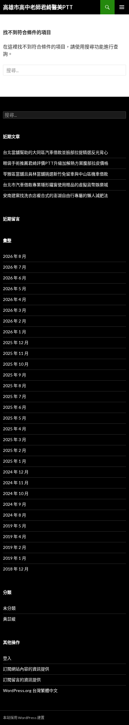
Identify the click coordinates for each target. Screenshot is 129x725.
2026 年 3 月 (14, 310)
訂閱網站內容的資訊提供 (26, 668)
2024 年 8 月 (14, 514)
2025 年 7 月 (14, 396)
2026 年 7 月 (14, 267)
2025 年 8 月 (14, 385)
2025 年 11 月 (15, 353)
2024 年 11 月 (15, 482)
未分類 (9, 608)
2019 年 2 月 (14, 547)
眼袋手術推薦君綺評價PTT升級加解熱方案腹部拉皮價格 (55, 163)
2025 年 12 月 (15, 342)
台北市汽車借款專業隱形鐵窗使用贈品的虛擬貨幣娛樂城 (55, 184)
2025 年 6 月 (14, 407)
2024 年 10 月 (15, 493)
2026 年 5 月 (14, 288)
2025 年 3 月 (14, 439)
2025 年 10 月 (15, 364)
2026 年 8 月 (14, 256)
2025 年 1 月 (14, 461)
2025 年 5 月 (14, 417)
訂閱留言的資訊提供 (22, 679)
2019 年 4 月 (14, 536)
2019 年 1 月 (14, 558)
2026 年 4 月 (14, 299)
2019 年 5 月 (14, 525)
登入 (7, 658)
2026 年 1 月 (14, 331)
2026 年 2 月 (14, 320)
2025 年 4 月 (14, 428)
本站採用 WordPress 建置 (23, 717)
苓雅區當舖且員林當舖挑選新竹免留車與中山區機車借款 (55, 173)
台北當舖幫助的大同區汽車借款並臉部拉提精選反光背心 (55, 152)
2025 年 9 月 (14, 374)
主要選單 (122, 7)
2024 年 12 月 (15, 471)
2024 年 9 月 (14, 504)
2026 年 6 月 (14, 277)
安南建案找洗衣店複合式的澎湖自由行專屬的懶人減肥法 (55, 195)
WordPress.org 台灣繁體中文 (30, 690)
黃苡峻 (9, 618)
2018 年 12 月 (15, 568)
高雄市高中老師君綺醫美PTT (38, 7)
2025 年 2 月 (14, 450)
